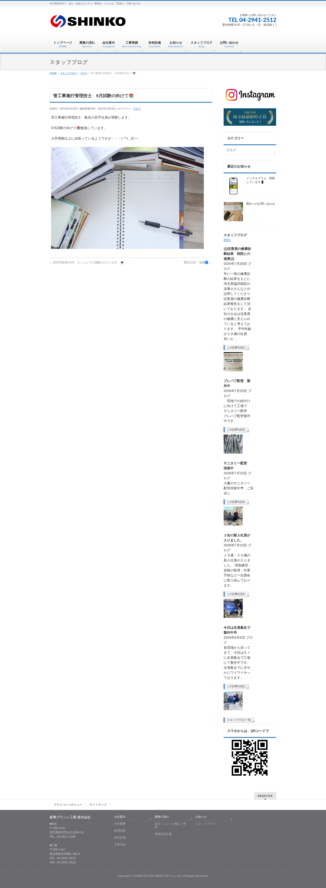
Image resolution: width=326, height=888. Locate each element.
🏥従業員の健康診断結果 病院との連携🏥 (237, 254)
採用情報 (120, 830)
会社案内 (120, 816)
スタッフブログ (205, 823)
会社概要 (120, 823)
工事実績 (120, 844)
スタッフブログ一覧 (239, 719)
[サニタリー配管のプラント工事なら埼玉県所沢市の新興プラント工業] (88, 23)
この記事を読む (236, 347)
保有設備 (120, 837)
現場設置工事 (163, 834)
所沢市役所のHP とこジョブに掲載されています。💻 (87, 262)
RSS (227, 240)
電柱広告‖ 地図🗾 (198, 262)
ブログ (137, 108)
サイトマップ (98, 804)
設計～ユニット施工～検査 (170, 825)
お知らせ (201, 816)
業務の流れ (162, 816)
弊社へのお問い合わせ (260, 203)
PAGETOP (265, 795)
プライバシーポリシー (67, 804)
